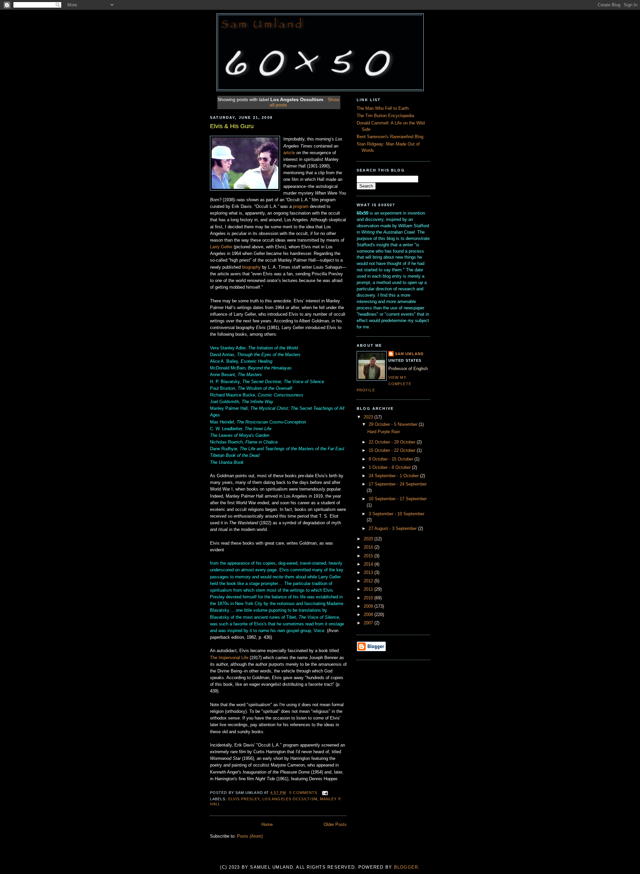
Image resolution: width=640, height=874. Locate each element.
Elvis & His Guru (232, 126)
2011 (369, 589)
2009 (369, 606)
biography (251, 267)
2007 (369, 623)
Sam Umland (409, 354)
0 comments (303, 793)
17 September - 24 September (398, 484)
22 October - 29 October (393, 442)
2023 (369, 417)
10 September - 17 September (398, 499)
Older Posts (335, 824)
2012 (369, 581)
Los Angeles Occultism (289, 799)
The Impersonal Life (229, 657)
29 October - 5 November (394, 424)
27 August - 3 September (393, 528)
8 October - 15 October (391, 459)
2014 (369, 564)
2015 (369, 556)
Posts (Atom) (250, 836)
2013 (369, 572)
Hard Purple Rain (383, 431)
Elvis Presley (244, 799)
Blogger (406, 867)
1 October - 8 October (390, 467)
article (289, 153)
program (301, 206)
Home (267, 824)
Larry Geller (221, 247)
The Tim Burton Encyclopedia (385, 115)
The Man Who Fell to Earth (383, 108)
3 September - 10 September (396, 514)
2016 (369, 547)
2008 (369, 614)
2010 (369, 598)
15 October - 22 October (393, 450)
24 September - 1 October (394, 476)
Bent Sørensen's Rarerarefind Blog (390, 136)
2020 (369, 539)
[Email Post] (324, 793)
